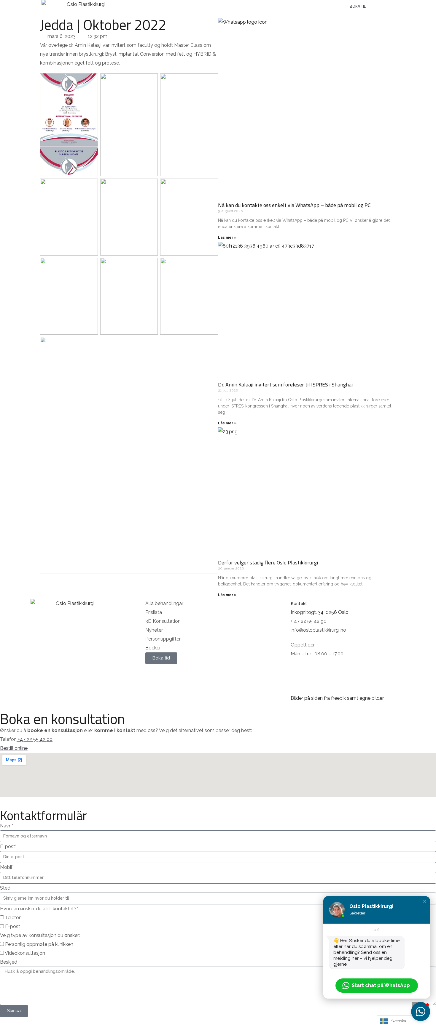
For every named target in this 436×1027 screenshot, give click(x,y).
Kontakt (290, 4)
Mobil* (7, 867)
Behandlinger (136, 4)
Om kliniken (253, 4)
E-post (12, 926)
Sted (5, 888)
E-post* (8, 846)
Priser (173, 4)
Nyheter (324, 4)
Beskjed (8, 962)
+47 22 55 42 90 (35, 739)
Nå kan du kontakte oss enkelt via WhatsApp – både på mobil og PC (294, 205)
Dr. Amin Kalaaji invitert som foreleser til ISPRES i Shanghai (285, 385)
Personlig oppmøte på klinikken (39, 944)
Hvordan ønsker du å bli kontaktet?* (39, 909)
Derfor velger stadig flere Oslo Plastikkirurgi (268, 563)
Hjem (105, 4)
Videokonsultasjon (25, 953)
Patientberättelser (211, 4)
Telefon (13, 917)
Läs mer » (227, 237)
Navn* (6, 826)
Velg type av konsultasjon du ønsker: (40, 935)
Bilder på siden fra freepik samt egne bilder (337, 698)
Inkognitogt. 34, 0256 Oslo (320, 612)
